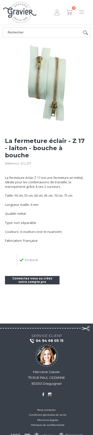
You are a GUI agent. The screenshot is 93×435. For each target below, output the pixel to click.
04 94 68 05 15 (49, 340)
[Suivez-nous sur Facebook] (43, 394)
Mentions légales (47, 420)
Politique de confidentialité (47, 425)
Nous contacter (46, 409)
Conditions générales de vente (47, 414)
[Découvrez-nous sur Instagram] (50, 394)
